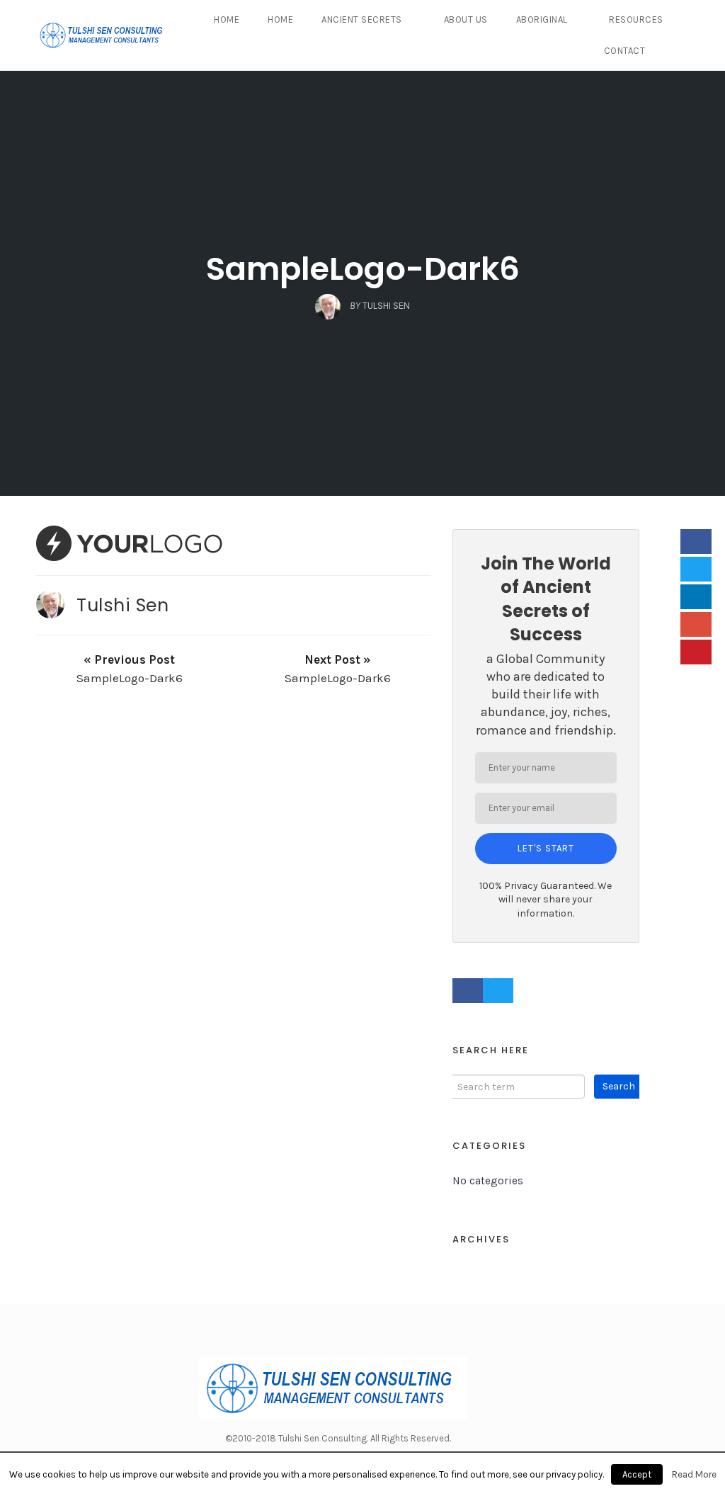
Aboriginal (542, 19)
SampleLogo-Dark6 (363, 268)
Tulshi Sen (122, 605)
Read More (694, 1474)
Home (226, 19)
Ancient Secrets (361, 19)
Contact (625, 50)
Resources (636, 19)
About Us (466, 19)
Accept (636, 1474)
